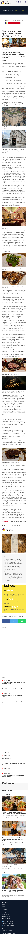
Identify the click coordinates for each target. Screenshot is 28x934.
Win (20, 10)
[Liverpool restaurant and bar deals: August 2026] (14, 695)
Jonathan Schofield (7, 47)
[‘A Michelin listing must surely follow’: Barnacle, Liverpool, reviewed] (14, 682)
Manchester (5, 902)
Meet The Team (6, 918)
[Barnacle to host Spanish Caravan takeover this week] (14, 858)
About (13, 12)
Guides (11, 10)
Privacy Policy (5, 914)
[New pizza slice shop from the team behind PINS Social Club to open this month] (14, 832)
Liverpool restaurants (18, 616)
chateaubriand (20, 614)
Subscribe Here (6, 912)
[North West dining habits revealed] (14, 769)
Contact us (4, 909)
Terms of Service (6, 916)
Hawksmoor (5, 521)
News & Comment (16, 8)
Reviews (23, 8)
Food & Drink (8, 8)
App (23, 10)
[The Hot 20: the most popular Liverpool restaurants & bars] (14, 756)
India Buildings (9, 616)
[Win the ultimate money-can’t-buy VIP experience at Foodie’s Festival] (14, 884)
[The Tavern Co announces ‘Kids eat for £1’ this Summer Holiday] (14, 763)
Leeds (3, 904)
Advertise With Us (6, 911)
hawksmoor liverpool (12, 614)
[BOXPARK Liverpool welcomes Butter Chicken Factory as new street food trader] (14, 805)
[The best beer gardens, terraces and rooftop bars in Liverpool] (14, 775)
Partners (16, 10)
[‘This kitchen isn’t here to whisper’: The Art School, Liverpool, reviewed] (14, 688)
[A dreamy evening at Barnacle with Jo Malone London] (14, 701)
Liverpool (4, 616)
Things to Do (6, 10)
